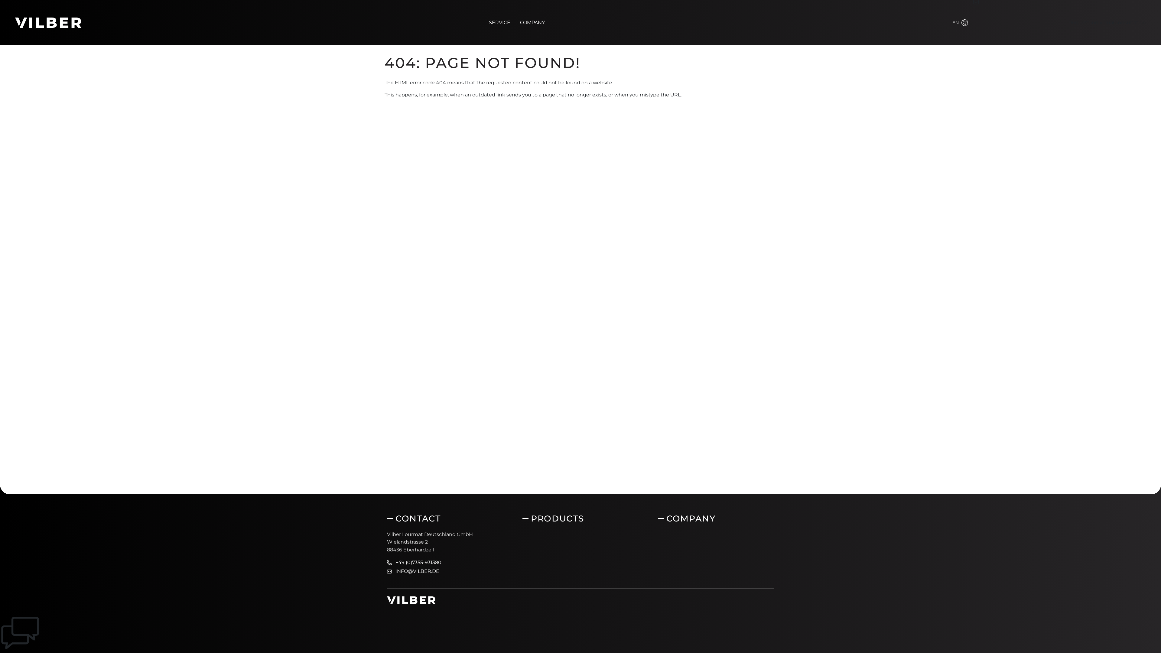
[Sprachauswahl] (964, 22)
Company (532, 22)
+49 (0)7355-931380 (418, 562)
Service (499, 22)
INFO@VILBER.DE (417, 571)
